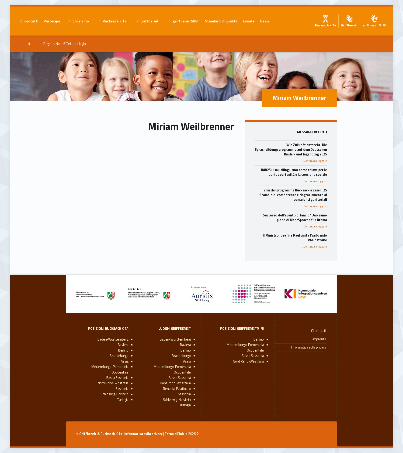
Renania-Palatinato (177, 388)
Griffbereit (149, 21)
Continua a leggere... (314, 161)
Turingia (185, 405)
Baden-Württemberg (175, 339)
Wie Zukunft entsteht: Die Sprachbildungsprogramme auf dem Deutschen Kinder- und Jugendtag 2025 (291, 149)
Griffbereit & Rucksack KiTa (100, 433)
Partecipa (52, 21)
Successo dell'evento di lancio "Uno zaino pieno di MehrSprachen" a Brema (295, 218)
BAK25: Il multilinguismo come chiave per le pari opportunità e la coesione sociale (294, 172)
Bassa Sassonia (253, 355)
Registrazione (53, 43)
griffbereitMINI (185, 21)
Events (248, 21)
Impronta (319, 339)
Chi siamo (81, 21)
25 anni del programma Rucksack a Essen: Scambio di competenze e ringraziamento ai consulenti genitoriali (293, 195)
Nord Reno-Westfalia (248, 361)
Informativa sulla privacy (308, 347)
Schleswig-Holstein (177, 399)
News (264, 21)
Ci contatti (29, 21)
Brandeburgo (181, 355)
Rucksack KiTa (115, 21)
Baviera (185, 344)
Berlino (259, 339)
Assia (187, 361)
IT (29, 43)
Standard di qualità (221, 21)
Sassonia (184, 394)
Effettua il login (74, 43)
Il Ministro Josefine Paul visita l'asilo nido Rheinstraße (295, 238)
